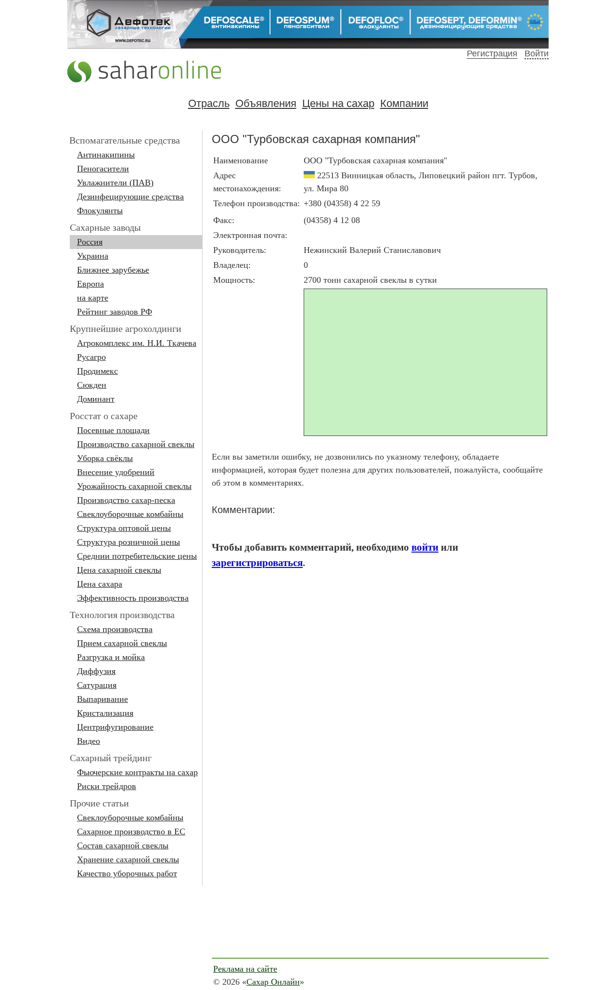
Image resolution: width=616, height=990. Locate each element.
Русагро (91, 357)
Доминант (96, 399)
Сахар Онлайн (273, 982)
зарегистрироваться (257, 562)
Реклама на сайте (245, 969)
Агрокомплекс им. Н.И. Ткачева (136, 343)
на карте (92, 298)
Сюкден (91, 385)
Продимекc (97, 371)
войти (424, 547)
